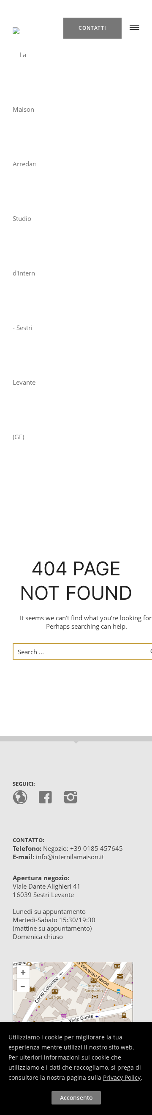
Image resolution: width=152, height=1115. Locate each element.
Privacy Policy (122, 1077)
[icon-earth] (22, 798)
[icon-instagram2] (70, 798)
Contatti (92, 27)
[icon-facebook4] (47, 798)
